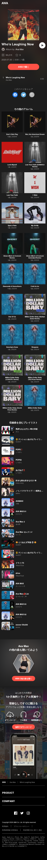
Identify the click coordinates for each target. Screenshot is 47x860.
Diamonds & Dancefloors (12, 286)
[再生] (42, 45)
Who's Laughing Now (27, 782)
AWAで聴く (23, 66)
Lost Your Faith (12, 195)
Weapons (34, 347)
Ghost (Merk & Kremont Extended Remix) (35, 257)
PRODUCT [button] (8, 792)
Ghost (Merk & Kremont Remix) (12, 257)
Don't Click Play (12, 134)
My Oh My (35, 225)
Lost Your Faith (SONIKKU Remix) (35, 165)
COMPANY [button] (8, 801)
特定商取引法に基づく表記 (32, 830)
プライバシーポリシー (21, 826)
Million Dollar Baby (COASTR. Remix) (12, 378)
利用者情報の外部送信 (10, 830)
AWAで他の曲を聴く (23, 678)
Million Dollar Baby (35, 408)
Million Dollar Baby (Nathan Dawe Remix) (35, 317)
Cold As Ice (35, 286)
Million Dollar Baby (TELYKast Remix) (35, 378)
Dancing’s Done (12, 347)
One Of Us (12, 316)
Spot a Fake (12, 225)
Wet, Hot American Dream (35, 134)
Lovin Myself (12, 164)
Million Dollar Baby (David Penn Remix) (12, 409)
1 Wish (34, 195)
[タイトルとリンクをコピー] (31, 94)
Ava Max (20, 49)
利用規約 (5, 826)
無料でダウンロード (23, 727)
